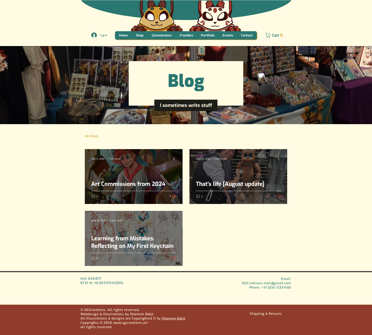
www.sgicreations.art (130, 323)
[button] (139, 35)
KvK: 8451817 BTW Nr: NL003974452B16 (102, 280)
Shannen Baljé (173, 318)
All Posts (92, 136)
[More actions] (175, 158)
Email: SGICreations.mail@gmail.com (266, 281)
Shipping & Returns (266, 314)
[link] (275, 35)
